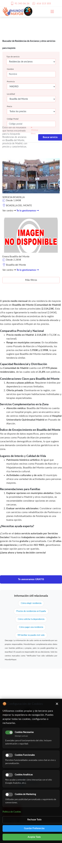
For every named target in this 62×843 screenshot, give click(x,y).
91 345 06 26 (22, 3)
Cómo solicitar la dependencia (31, 619)
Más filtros (31, 280)
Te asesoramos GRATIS (31, 579)
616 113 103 (44, 3)
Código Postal (12, 119)
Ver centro (8, 210)
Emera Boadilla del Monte (15, 256)
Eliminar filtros (34, 131)
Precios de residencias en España (31, 611)
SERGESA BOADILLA (13, 197)
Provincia (11, 81)
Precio (9, 106)
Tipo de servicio (13, 57)
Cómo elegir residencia (31, 603)
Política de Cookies (12, 812)
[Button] (50, 11)
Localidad (11, 94)
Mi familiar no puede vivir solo (31, 635)
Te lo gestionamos (27, 210)
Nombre (10, 69)
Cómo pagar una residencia (31, 627)
